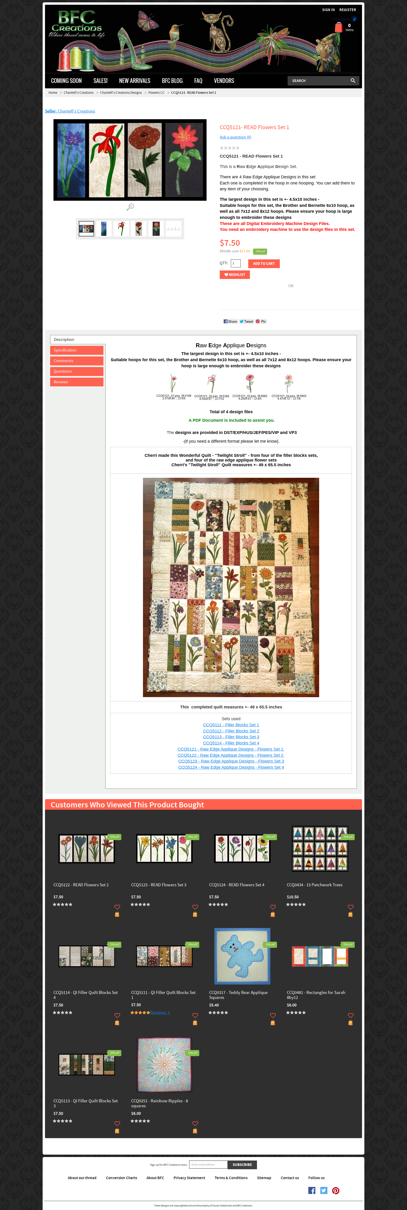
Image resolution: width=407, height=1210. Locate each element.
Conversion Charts (121, 1178)
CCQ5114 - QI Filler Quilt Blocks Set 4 (85, 995)
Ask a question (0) (235, 137)
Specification (65, 350)
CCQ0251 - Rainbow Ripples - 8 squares (159, 1104)
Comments (63, 361)
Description (64, 339)
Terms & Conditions (231, 1178)
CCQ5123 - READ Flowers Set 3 (158, 885)
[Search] (353, 80)
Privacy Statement (189, 1178)
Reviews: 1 (160, 1013)
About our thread (82, 1178)
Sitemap (264, 1178)
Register (347, 10)
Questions (63, 371)
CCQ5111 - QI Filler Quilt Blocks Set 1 (163, 995)
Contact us (290, 1178)
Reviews (61, 382)
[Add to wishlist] (117, 907)
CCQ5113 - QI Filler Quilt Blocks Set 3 (85, 1104)
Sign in (328, 10)
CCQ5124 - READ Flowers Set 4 (236, 885)
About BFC (155, 1178)
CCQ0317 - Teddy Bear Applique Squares (238, 995)
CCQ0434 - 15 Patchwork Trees (314, 885)
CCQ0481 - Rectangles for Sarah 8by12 (316, 995)
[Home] (84, 24)
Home (53, 92)
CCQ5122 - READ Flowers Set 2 (81, 885)
